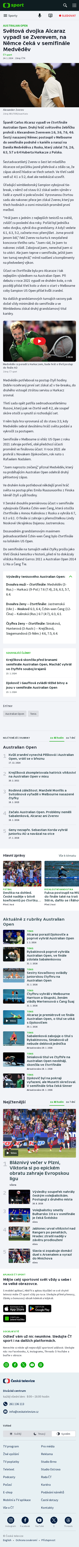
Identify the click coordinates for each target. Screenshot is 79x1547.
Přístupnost (48, 1540)
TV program (11, 1446)
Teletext (8, 1469)
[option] (15, 1433)
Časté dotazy (49, 1500)
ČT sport (7, 54)
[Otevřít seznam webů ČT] (74, 5)
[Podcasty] (39, 15)
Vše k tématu (67, 855)
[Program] (50, 15)
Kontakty (47, 1507)
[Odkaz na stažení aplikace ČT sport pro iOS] (14, 1308)
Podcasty (9, 1477)
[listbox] (39, 1434)
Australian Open (15, 25)
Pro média (47, 1446)
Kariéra (46, 1484)
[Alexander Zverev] (39, 85)
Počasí (7, 1484)
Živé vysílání (11, 1454)
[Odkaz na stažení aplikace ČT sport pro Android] (39, 1308)
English (7, 1540)
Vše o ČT (8, 1507)
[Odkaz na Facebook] (15, 1365)
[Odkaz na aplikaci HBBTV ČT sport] (14, 1318)
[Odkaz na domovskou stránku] (19, 5)
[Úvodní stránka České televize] (19, 1381)
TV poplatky (11, 1461)
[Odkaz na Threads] (41, 1365)
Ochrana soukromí (26, 1540)
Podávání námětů (52, 1492)
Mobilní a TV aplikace (17, 1500)
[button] (39, 341)
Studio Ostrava (50, 1469)
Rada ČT (46, 1477)
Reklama (47, 1454)
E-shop (7, 1492)
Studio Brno (49, 1461)
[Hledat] (65, 5)
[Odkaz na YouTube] (32, 1365)
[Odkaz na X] (23, 1365)
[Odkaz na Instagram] (6, 1365)
